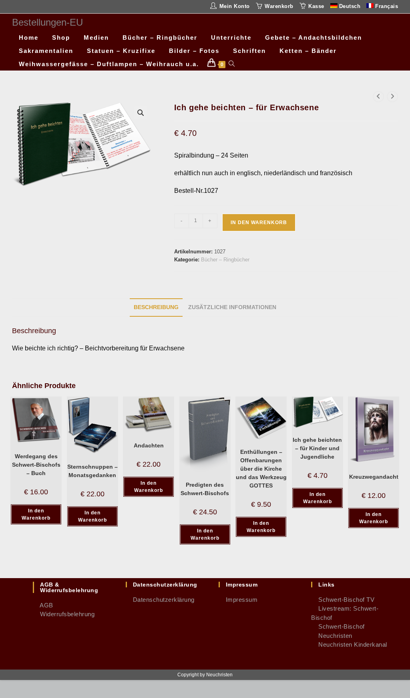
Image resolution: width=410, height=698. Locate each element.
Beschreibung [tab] (156, 307)
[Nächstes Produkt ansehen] (392, 96)
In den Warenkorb (259, 222)
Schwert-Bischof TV (342, 599)
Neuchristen (331, 635)
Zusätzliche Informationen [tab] (232, 307)
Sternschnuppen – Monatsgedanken (92, 470)
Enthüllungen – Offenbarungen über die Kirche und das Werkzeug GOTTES (261, 469)
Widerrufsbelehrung (63, 614)
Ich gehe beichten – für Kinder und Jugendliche (317, 448)
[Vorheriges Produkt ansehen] (378, 96)
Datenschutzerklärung (160, 599)
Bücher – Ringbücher (225, 260)
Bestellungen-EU (47, 22)
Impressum (238, 599)
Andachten (149, 445)
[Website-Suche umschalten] (231, 64)
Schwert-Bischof (338, 626)
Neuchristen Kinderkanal (349, 644)
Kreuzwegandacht (373, 476)
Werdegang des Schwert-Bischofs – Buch (36, 464)
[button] (140, 112)
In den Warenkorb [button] (36, 514)
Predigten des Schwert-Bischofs (205, 489)
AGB (43, 605)
